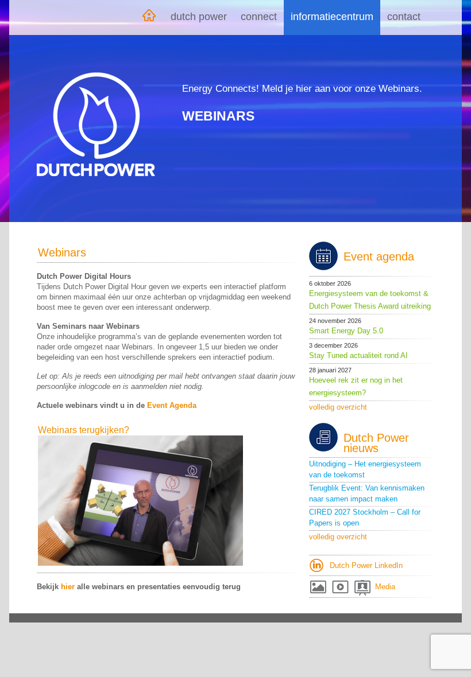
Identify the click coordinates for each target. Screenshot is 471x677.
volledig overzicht (338, 407)
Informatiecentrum (332, 16)
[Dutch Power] (96, 124)
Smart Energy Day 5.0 (346, 330)
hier (68, 586)
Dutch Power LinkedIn (366, 565)
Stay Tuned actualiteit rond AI (358, 355)
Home (149, 17)
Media (385, 586)
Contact (403, 16)
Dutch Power (199, 16)
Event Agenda (171, 405)
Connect (259, 16)
